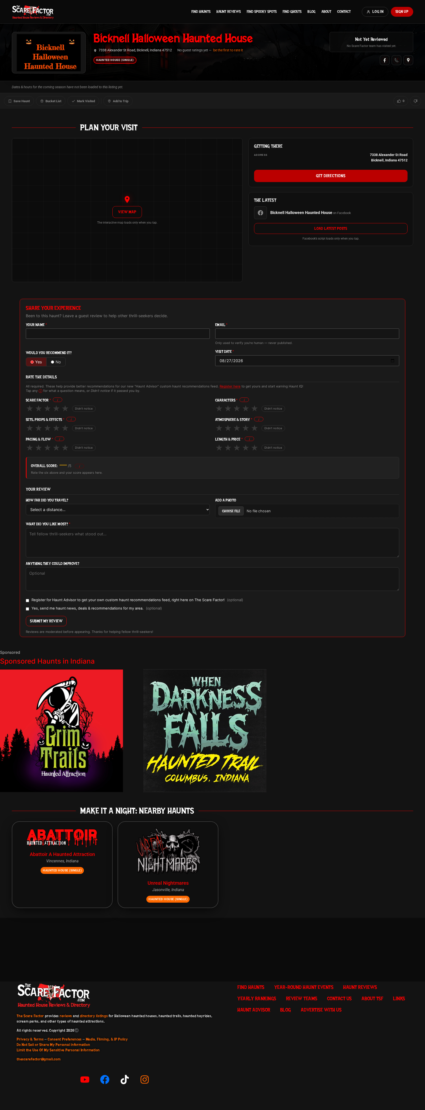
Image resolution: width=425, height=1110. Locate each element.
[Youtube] (85, 1079)
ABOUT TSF (372, 998)
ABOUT (326, 11)
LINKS (399, 998)
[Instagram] (144, 1079)
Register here (230, 386)
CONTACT (344, 11)
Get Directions (330, 175)
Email (221, 325)
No (58, 361)
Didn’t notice (84, 408)
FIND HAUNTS (201, 11)
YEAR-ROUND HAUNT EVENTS (304, 987)
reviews (66, 1016)
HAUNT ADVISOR (253, 1010)
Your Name (36, 325)
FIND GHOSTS (292, 11)
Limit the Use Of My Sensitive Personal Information (58, 1050)
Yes (38, 361)
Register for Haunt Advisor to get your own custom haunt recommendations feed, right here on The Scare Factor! (137, 600)
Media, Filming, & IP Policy (107, 1039)
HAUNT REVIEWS (228, 11)
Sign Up (402, 11)
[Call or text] (396, 60)
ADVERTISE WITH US (321, 1010)
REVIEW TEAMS (301, 998)
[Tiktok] (124, 1079)
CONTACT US (339, 998)
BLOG (311, 11)
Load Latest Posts (330, 228)
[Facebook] (385, 60)
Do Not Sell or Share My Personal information (53, 1044)
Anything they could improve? (52, 564)
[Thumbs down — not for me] (415, 101)
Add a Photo (225, 500)
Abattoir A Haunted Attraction (62, 854)
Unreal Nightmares (168, 883)
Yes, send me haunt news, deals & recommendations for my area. (96, 609)
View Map (127, 212)
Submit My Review (46, 621)
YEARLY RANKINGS (256, 998)
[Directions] (408, 60)
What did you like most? (48, 524)
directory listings (94, 1016)
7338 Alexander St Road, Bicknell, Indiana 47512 (135, 50)
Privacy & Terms (30, 1039)
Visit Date (224, 352)
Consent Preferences (65, 1039)
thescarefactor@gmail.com (39, 1059)
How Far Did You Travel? (47, 500)
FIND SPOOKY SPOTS (262, 11)
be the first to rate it (228, 50)
